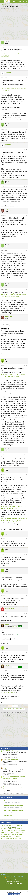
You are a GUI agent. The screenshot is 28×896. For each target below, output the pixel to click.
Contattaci (3, 876)
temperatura (19, 836)
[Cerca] (26, 1)
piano (7, 832)
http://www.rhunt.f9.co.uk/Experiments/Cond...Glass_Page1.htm (14, 295)
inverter (19, 828)
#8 (26, 289)
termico (3, 838)
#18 (26, 630)
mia (6, 830)
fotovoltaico (17, 825)
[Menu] (2, 1)
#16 (26, 595)
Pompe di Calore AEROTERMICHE (10, 757)
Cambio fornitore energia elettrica (11, 759)
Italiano (6, 874)
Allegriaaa (5, 768)
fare (7, 825)
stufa (10, 836)
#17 (26, 613)
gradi (2, 828)
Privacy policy (17, 876)
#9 (26, 322)
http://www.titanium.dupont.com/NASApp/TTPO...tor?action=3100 (14, 507)
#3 (26, 129)
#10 (26, 365)
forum (11, 825)
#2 (26, 77)
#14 (26, 554)
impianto (12, 827)
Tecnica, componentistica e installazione (12, 784)
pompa (12, 832)
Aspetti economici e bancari (9, 766)
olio (12, 830)
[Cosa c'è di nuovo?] (23, 1)
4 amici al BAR (6, 774)
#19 (26, 652)
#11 (26, 454)
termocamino (10, 838)
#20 (26, 670)
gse (5, 828)
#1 (26, 47)
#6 (26, 215)
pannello (22, 830)
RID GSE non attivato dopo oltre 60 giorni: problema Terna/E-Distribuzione (14, 777)
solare (3, 836)
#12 (26, 474)
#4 (26, 149)
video (20, 838)
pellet (2, 832)
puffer (9, 834)
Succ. (14, 706)
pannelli (17, 830)
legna (2, 830)
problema (22, 832)
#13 (26, 538)
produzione (4, 834)
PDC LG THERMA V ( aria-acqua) (11, 751)
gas (24, 825)
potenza (17, 832)
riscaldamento (17, 834)
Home (2, 877)
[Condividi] (25, 47)
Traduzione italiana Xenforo (6, 888)
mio (9, 830)
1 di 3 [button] (10, 706)
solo (7, 836)
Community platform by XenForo (13, 886)
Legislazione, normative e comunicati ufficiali (13, 793)
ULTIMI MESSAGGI (6, 748)
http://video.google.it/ (8, 692)
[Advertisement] (14, 24)
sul (13, 836)
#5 (26, 186)
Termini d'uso (10, 876)
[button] (1, 874)
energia (3, 825)
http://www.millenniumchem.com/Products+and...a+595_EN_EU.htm (14, 520)
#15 (26, 575)
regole (16, 838)
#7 (26, 250)
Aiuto (22, 876)
